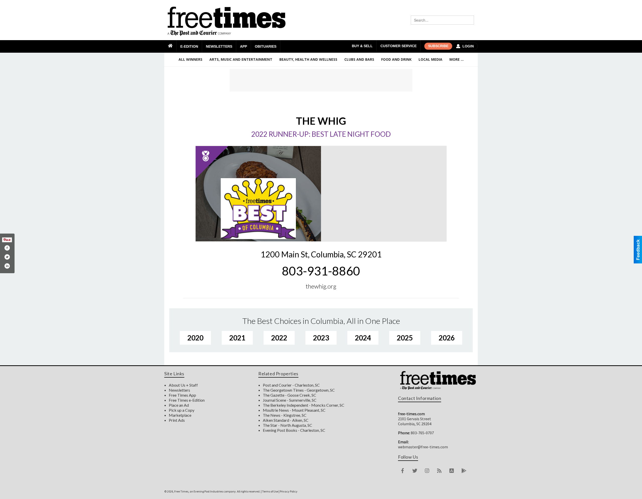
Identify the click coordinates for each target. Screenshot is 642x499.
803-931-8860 (321, 271)
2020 (195, 337)
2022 (279, 337)
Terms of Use (270, 491)
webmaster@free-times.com (423, 446)
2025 (405, 337)
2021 (237, 337)
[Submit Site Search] (469, 20)
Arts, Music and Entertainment (240, 59)
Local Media (430, 59)
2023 (321, 337)
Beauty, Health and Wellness (308, 59)
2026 (447, 337)
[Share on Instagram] (7, 265)
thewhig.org (321, 286)
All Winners (190, 59)
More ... (456, 59)
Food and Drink (396, 59)
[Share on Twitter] (7, 256)
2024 (363, 337)
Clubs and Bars (359, 59)
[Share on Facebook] (7, 247)
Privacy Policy (288, 491)
